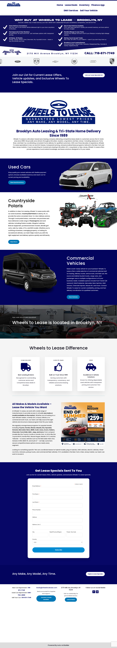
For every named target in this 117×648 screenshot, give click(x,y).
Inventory (84, 5)
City (33, 532)
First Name (35, 494)
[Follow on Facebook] (93, 591)
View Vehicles (73, 297)
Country (34, 539)
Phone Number (36, 509)
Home (60, 5)
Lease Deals (71, 5)
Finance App (98, 5)
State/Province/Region (56, 532)
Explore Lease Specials (95, 574)
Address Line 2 (36, 524)
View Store (13, 242)
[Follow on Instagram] (97, 591)
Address (34, 517)
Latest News (71, 599)
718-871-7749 (26, 598)
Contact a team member (46, 598)
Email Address (36, 486)
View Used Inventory (17, 182)
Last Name (35, 502)
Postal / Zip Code (71, 532)
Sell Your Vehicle (89, 10)
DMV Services (71, 10)
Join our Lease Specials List (94, 75)
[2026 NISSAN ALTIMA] (83, 446)
